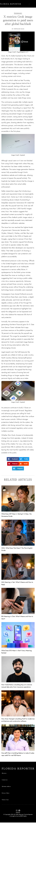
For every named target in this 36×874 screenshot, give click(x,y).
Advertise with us (6, 786)
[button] (29, 4)
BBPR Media (23, 816)
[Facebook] (19, 810)
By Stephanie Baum (18, 29)
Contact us (4, 779)
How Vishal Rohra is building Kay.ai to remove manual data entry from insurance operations (16, 686)
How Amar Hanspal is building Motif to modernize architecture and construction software (18, 720)
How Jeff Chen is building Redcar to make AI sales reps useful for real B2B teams (17, 754)
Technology (18, 13)
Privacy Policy (5, 793)
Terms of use (5, 799)
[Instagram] (17, 810)
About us (4, 773)
